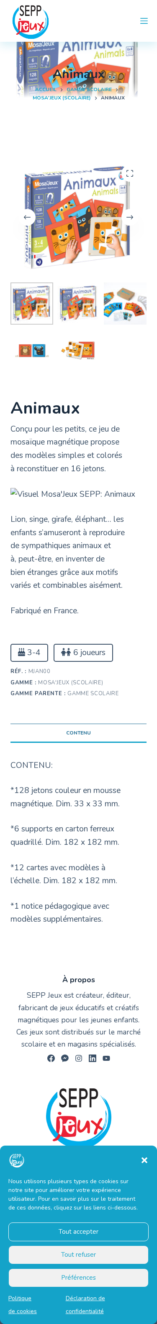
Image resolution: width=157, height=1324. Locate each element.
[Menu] (144, 21)
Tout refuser (78, 1254)
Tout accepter (78, 1231)
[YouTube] (106, 1058)
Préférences (78, 1277)
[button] (144, 1160)
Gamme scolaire (92, 693)
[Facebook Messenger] (65, 1058)
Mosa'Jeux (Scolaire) (70, 682)
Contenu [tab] (78, 732)
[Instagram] (78, 1058)
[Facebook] (51, 1058)
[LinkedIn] (92, 1058)
